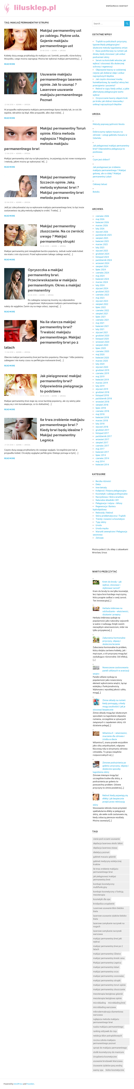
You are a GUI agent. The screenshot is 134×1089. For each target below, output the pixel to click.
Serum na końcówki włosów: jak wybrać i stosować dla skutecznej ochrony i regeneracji (109, 63)
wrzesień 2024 (102, 263)
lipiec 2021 (101, 317)
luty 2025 (100, 247)
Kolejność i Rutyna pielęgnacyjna (111, 490)
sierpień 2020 (102, 345)
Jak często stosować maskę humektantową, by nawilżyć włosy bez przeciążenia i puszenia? (111, 82)
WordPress (18, 1084)
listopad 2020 (102, 339)
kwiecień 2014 (102, 464)
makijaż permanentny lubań (106, 967)
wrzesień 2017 (102, 439)
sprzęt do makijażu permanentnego (110, 1048)
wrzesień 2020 (102, 342)
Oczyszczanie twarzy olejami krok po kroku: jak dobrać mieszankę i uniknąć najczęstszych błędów (110, 101)
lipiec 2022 (101, 307)
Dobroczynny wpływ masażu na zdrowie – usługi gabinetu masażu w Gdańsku (110, 135)
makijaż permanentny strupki (107, 980)
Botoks (96, 192)
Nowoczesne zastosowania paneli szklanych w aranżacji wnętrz (111, 670)
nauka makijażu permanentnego (108, 1027)
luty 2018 (100, 423)
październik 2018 (104, 398)
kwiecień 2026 (102, 222)
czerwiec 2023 (102, 294)
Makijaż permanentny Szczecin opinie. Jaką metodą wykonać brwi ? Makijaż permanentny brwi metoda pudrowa (62, 187)
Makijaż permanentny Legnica (107, 962)
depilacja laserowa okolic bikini (108, 843)
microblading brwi (116, 1003)
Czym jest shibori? (101, 159)
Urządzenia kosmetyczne (105, 1056)
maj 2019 (100, 376)
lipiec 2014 (101, 455)
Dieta (98, 484)
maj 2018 (100, 414)
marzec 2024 (102, 282)
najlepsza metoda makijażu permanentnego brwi (106, 1020)
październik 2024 (104, 260)
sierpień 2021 (102, 313)
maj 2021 (100, 323)
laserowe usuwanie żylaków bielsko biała (110, 917)
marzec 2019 (102, 383)
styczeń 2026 (102, 232)
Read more (9, 64)
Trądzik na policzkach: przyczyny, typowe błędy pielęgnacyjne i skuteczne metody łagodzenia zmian (110, 44)
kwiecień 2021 (102, 326)
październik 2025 (104, 235)
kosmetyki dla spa (101, 899)
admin (54, 50)
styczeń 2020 (102, 367)
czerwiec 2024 (102, 272)
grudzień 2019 (102, 370)
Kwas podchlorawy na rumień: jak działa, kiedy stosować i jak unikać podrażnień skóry (110, 54)
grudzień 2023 (102, 291)
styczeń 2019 (102, 389)
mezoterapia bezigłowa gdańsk (108, 994)
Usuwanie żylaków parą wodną (107, 1065)
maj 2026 (100, 219)
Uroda (63, 50)
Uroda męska (102, 528)
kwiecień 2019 (102, 379)
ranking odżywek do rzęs (105, 1031)
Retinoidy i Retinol (104, 512)
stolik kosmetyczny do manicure (108, 1052)
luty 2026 (100, 228)
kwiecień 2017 (102, 452)
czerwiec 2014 (102, 458)
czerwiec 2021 (102, 320)
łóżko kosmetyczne (115, 1070)
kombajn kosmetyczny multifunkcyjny (103, 885)
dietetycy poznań (101, 852)
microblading (99, 1003)
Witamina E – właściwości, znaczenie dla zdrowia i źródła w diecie (114, 736)
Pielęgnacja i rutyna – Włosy (109, 503)
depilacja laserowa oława (105, 848)
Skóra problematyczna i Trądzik (111, 516)
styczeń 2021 (102, 332)
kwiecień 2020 (102, 357)
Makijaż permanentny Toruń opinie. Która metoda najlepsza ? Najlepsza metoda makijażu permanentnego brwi (45, 138)
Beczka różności (103, 481)
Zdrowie (100, 538)
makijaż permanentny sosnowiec (108, 976)
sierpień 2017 (102, 442)
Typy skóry (101, 522)
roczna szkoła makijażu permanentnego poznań (104, 1041)
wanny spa (98, 1070)
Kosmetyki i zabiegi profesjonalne (111, 494)
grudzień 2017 (102, 430)
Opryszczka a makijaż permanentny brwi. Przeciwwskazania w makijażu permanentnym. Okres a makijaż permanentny (54, 280)
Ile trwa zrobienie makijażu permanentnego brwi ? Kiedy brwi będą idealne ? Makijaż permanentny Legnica (62, 430)
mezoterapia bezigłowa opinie (107, 998)
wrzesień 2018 (102, 401)
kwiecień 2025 (102, 241)
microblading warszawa (104, 1007)
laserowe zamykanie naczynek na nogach (108, 925)
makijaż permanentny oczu (106, 971)
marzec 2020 (102, 361)
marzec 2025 (102, 244)
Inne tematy (101, 487)
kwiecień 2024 (102, 279)
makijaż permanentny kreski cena (108, 958)
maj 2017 (100, 449)
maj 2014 (100, 461)
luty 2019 (100, 386)
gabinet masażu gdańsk (104, 857)
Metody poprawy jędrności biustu (109, 124)
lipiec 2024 (101, 269)
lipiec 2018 (101, 408)
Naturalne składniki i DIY (107, 500)
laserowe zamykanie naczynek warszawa (107, 932)
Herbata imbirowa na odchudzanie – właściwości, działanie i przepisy (115, 611)
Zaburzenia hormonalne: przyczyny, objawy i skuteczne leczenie (113, 641)
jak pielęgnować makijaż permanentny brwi (104, 878)
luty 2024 (100, 285)
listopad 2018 (102, 395)
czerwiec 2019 (102, 373)
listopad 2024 (102, 257)
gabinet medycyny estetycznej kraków (107, 863)
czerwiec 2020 (102, 351)
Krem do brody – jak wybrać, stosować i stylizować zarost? (112, 585)
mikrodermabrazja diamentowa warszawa (108, 1013)
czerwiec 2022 (102, 310)
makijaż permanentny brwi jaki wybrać (107, 940)
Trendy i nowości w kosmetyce (110, 519)
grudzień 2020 (102, 335)
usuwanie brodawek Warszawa (107, 1061)
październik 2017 (104, 436)
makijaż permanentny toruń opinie (109, 985)
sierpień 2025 (102, 238)
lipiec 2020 (101, 348)
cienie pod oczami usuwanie (106, 839)
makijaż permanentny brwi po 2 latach (108, 947)
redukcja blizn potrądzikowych (107, 1035)
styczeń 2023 (102, 301)
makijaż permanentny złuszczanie (109, 989)
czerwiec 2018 (102, 411)
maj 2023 (100, 298)
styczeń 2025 (102, 250)
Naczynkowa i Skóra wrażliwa (110, 497)
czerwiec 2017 (102, 445)
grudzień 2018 (102, 392)
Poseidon (30, 1084)
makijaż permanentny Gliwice (107, 954)
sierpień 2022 (102, 304)
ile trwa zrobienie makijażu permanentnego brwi (105, 870)
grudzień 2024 (102, 254)
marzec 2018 (102, 420)
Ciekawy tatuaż (100, 184)
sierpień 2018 (102, 405)
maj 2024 (100, 276)
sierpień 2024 (102, 266)
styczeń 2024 (102, 288)
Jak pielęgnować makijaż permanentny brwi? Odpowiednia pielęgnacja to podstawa (111, 148)
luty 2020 (100, 364)
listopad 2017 (102, 433)
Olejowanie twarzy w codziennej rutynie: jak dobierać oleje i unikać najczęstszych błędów (109, 73)
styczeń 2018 (102, 427)
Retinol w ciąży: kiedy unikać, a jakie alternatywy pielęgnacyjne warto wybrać (111, 91)
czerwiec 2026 (102, 216)
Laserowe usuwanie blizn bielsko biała (108, 909)
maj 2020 (100, 354)
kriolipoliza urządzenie (103, 903)
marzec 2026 (102, 225)
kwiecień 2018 (102, 417)
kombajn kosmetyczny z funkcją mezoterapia (108, 893)
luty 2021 (100, 329)
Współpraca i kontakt (117, 6)
